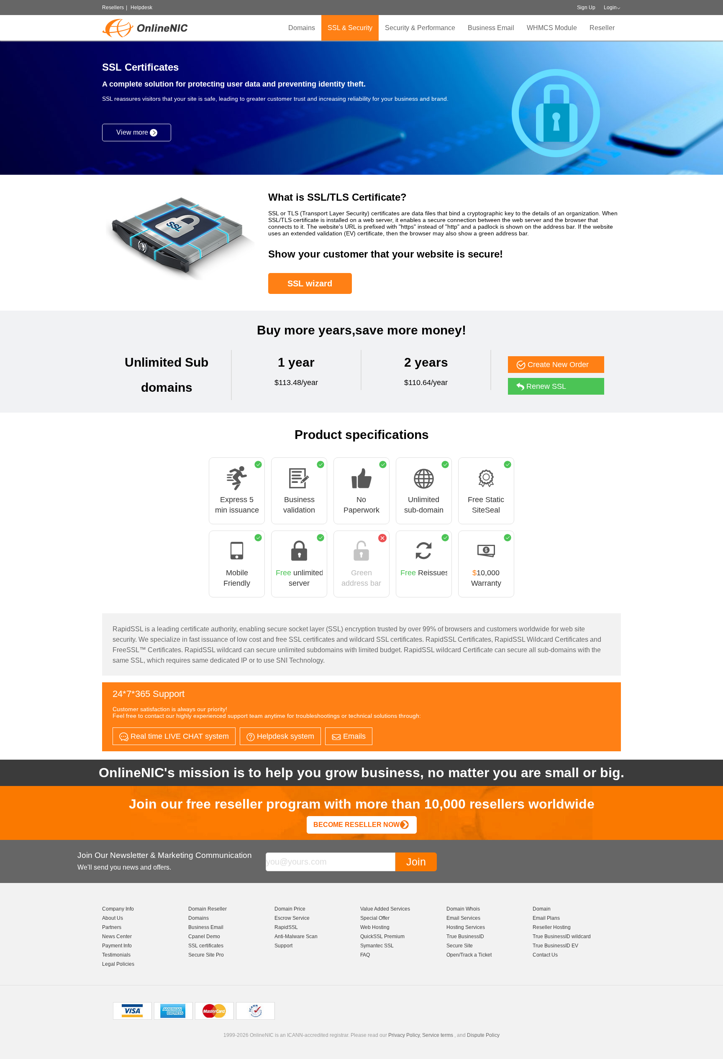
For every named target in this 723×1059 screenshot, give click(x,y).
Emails (353, 736)
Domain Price (289, 909)
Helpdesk (141, 7)
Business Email (491, 27)
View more (133, 132)
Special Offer (375, 918)
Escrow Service (292, 918)
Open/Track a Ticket (469, 955)
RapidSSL (286, 927)
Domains (301, 27)
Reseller (602, 27)
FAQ (365, 955)
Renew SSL (545, 386)
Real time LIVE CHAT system (178, 736)
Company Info (118, 909)
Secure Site (459, 946)
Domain (542, 909)
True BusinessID (465, 936)
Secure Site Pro (206, 955)
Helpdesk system (284, 736)
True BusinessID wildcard (562, 936)
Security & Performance (420, 27)
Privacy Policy (404, 1035)
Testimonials (116, 955)
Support (283, 946)
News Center (117, 936)
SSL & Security (350, 27)
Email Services (463, 918)
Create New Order (557, 364)
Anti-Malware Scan (296, 936)
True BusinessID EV (555, 946)
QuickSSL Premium (382, 936)
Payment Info (117, 946)
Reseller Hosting (552, 927)
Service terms (437, 1035)
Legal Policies (118, 964)
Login (610, 7)
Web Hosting (375, 927)
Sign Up (586, 7)
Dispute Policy (483, 1035)
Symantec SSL (377, 946)
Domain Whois (463, 909)
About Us (112, 918)
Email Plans (546, 918)
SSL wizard (309, 283)
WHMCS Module (552, 27)
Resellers (113, 7)
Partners (111, 927)
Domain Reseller (207, 909)
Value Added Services (385, 909)
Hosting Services (465, 927)
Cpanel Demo (204, 936)
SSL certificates (205, 946)
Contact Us (545, 955)
